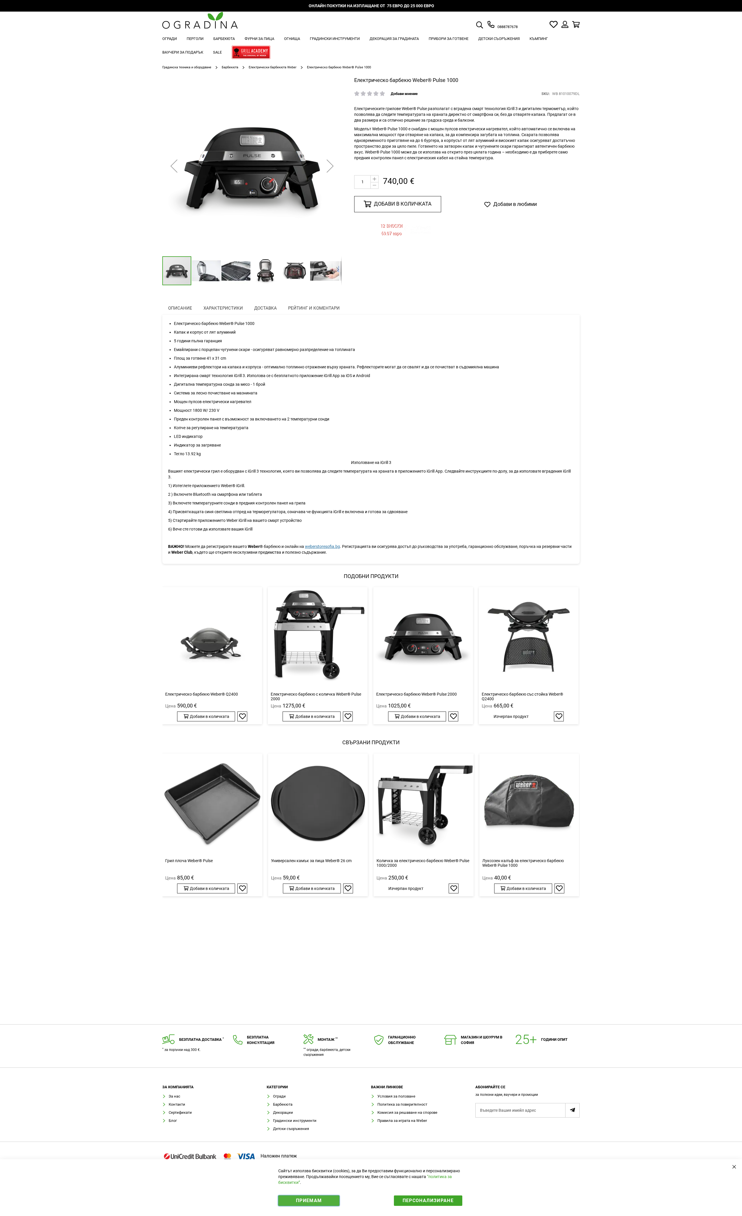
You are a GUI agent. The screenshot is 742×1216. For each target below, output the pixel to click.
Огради (279, 1096)
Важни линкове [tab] (387, 1087)
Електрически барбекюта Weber (273, 67)
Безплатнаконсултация (260, 1040)
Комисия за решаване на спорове (407, 1112)
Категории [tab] (277, 1087)
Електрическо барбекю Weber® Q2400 (201, 694)
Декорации (283, 1112)
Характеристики (223, 308)
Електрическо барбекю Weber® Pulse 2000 (416, 694)
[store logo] (200, 24)
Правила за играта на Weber (402, 1120)
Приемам (309, 1200)
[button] (174, 166)
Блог (173, 1120)
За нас (174, 1096)
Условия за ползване (396, 1096)
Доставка (265, 308)
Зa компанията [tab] (178, 1087)
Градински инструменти (295, 1120)
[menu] (371, 46)
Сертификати (180, 1112)
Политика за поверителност (402, 1104)
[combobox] (486, 25)
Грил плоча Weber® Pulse (189, 860)
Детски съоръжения (291, 1129)
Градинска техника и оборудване (186, 67)
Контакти (177, 1104)
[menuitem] (169, 38)
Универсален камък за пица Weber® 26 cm (311, 860)
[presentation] (180, 308)
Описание (180, 308)
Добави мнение (404, 94)
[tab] (527, 1092)
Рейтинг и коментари (314, 308)
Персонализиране (428, 1200)
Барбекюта (230, 67)
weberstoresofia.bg (322, 546)
